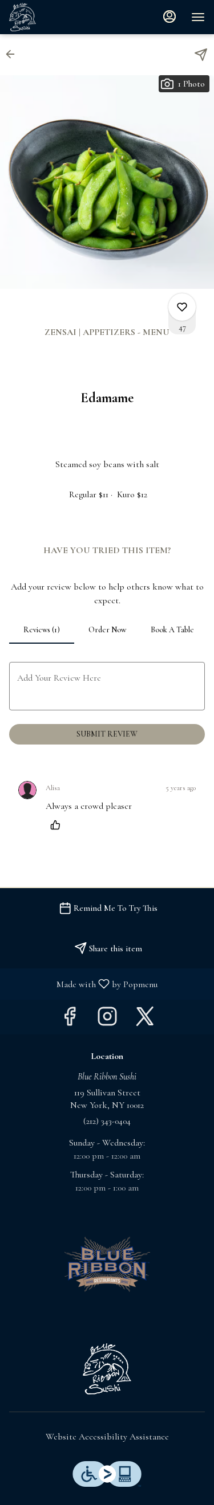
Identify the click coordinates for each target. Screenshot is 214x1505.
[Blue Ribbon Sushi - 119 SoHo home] (60, 17)
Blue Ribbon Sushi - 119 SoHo (107, 1368)
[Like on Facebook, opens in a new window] (69, 1019)
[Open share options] (201, 54)
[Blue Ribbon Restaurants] (107, 1263)
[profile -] (169, 16)
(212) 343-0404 (107, 1121)
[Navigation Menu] (198, 17)
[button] (13, 54)
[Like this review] (58, 824)
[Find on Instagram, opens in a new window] (107, 1019)
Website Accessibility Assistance (107, 1436)
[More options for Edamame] (182, 307)
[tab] (41, 630)
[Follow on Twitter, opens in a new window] (145, 1019)
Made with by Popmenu (83, 983)
